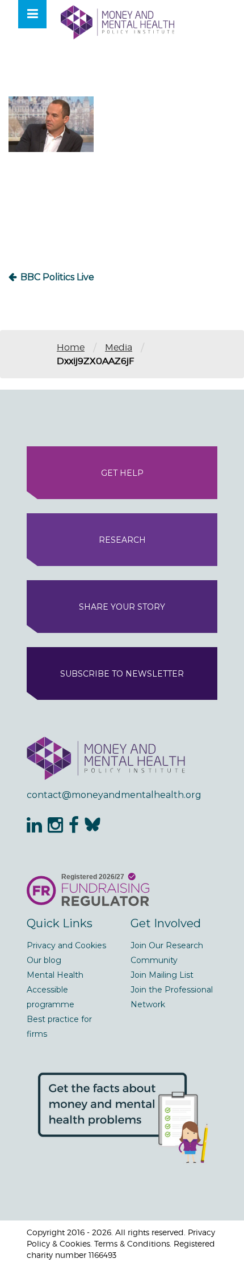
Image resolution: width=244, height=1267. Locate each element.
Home (71, 347)
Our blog (44, 960)
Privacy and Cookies (66, 945)
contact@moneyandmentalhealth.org (114, 794)
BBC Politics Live (57, 277)
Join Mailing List (162, 975)
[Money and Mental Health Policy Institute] (117, 21)
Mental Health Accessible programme (55, 990)
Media (118, 347)
